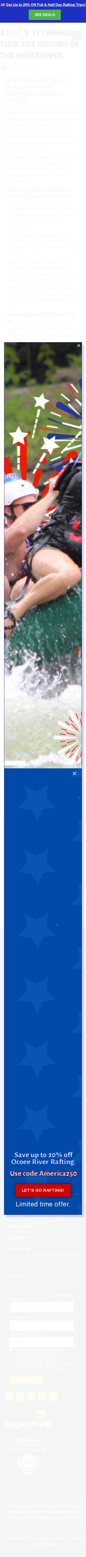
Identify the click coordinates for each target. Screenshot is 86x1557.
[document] (43, 778)
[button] (79, 345)
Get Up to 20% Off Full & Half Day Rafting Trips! (46, 5)
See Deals (45, 15)
